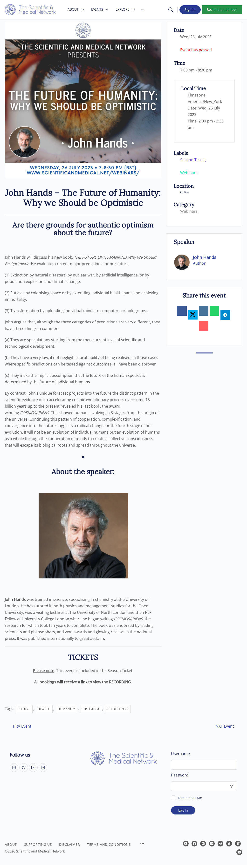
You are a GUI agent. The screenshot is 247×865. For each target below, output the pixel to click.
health (44, 709)
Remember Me (190, 797)
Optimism (90, 709)
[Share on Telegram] (225, 315)
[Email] (203, 326)
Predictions (118, 709)
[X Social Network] (193, 315)
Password (179, 775)
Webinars (189, 211)
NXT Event (225, 726)
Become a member (222, 9)
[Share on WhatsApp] (214, 311)
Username (180, 753)
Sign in (190, 9)
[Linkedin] (203, 311)
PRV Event (22, 726)
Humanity (66, 709)
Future (24, 709)
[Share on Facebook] (182, 311)
